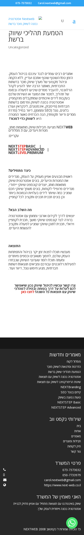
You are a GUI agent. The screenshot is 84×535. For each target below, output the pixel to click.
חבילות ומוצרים (72, 441)
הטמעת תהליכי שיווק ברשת (64, 372)
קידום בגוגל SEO (71, 392)
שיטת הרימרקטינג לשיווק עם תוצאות (59, 382)
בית (79, 426)
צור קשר (76, 451)
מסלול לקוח (74, 361)
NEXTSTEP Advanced (66, 407)
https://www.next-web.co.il (62, 485)
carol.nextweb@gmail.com (62, 480)
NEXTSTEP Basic (69, 402)
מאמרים (76, 436)
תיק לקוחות (74, 446)
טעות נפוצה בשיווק (69, 397)
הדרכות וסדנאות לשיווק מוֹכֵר (64, 367)
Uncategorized (18, 47)
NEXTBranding (71, 387)
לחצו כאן (27, 291)
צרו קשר (69, 285)
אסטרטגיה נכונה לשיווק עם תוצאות (60, 377)
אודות (77, 431)
